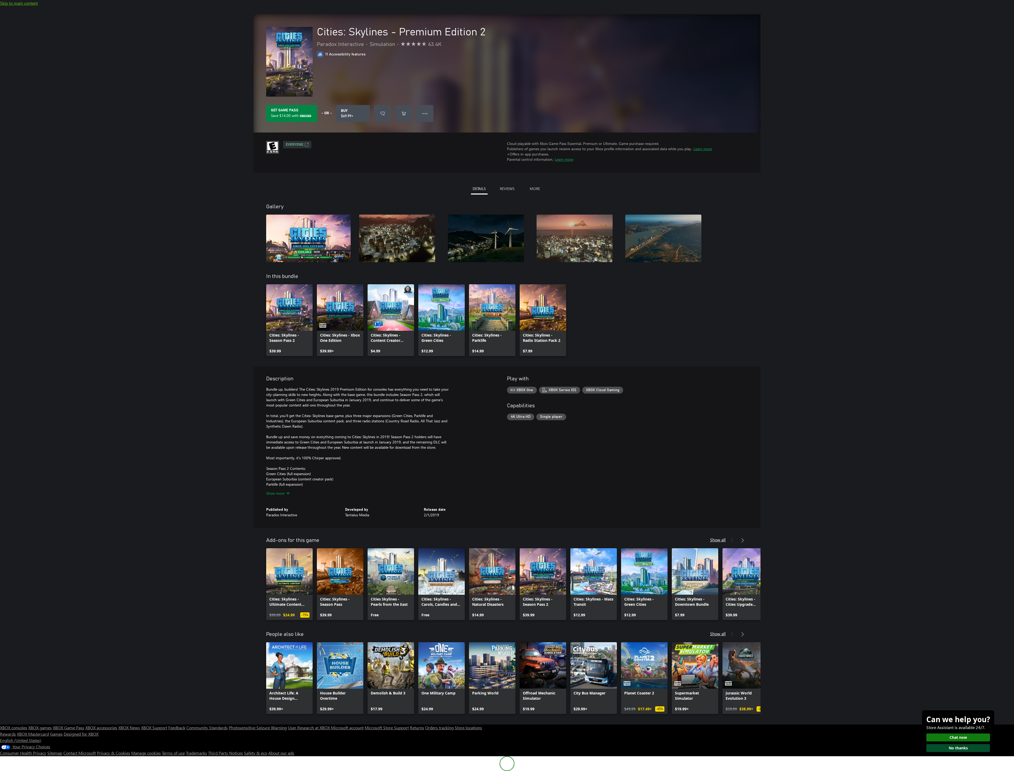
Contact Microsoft (79, 753)
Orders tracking (439, 727)
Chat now (958, 737)
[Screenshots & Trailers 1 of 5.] (308, 238)
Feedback (176, 727)
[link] (289, 320)
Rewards (8, 734)
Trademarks (196, 753)
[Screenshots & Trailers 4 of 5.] (574, 238)
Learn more (702, 148)
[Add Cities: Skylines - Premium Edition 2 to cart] (403, 113)
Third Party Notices (225, 753)
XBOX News (129, 727)
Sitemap (54, 753)
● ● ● (425, 113)
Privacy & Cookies (113, 753)
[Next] (742, 540)
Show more (275, 493)
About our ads (281, 753)
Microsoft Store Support (387, 727)
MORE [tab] (535, 188)
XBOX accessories (101, 727)
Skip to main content (19, 3)
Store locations (468, 727)
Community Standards (207, 727)
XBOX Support (154, 727)
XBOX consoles (13, 727)
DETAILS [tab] (479, 188)
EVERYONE (294, 144)
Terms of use (173, 753)
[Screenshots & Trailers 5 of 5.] (663, 238)
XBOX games (40, 727)
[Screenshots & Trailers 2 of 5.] (397, 238)
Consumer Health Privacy (23, 753)
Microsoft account (347, 727)
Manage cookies (146, 753)
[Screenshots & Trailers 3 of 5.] (486, 238)
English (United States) (20, 740)
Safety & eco (255, 753)
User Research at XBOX (309, 727)
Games (56, 734)
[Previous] (732, 540)
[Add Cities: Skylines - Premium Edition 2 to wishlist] (382, 113)
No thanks (958, 747)
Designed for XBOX (81, 734)
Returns (417, 727)
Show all (718, 539)
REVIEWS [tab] (507, 188)
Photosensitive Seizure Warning (258, 727)
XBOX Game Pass (68, 727)
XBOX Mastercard (33, 734)
